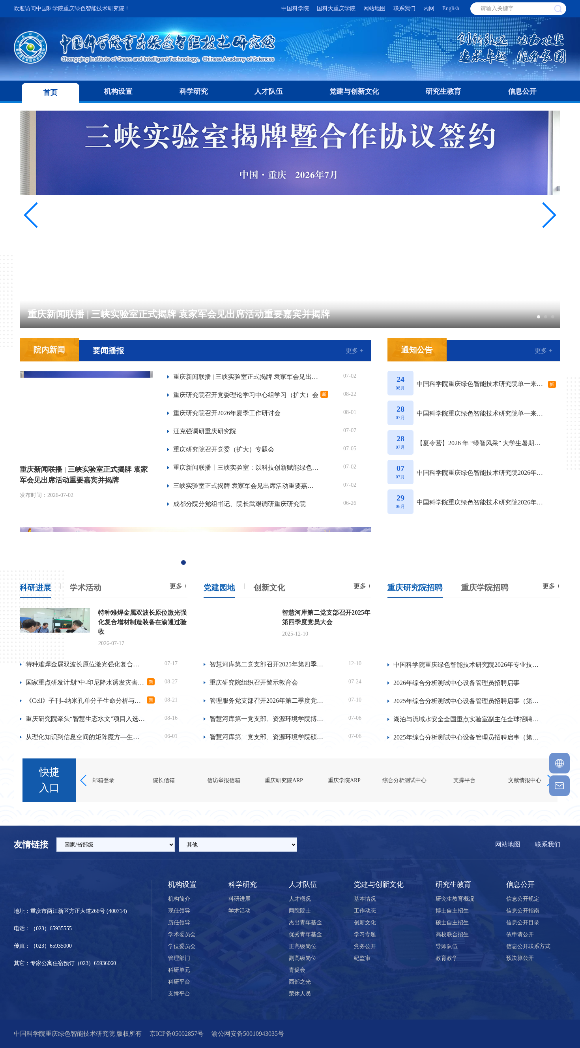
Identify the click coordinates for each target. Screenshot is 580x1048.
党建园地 (219, 587)
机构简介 (179, 899)
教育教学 (447, 958)
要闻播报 (108, 350)
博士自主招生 (452, 911)
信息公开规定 (522, 899)
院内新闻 (49, 349)
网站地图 (374, 8)
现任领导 (179, 911)
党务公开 (365, 946)
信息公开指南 (522, 911)
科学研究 (194, 91)
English (450, 8)
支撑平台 (179, 994)
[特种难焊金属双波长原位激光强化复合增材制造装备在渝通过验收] (55, 629)
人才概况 (300, 899)
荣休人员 (300, 994)
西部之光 (300, 982)
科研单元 (179, 970)
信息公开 (522, 91)
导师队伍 (447, 946)
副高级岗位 (302, 958)
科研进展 (35, 587)
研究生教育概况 (455, 899)
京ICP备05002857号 (177, 1033)
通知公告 (417, 349)
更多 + (354, 350)
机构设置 (118, 91)
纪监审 (362, 958)
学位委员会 (182, 946)
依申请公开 (520, 934)
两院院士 (300, 911)
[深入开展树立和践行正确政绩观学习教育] (195, 548)
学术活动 (85, 587)
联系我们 (404, 8)
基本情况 (365, 899)
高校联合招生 (452, 934)
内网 (428, 8)
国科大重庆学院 (336, 8)
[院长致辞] (474, 548)
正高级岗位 (302, 946)
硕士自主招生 (452, 923)
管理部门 (179, 958)
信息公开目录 (522, 923)
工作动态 (365, 911)
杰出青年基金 (305, 923)
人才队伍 (268, 91)
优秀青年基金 (305, 934)
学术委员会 (182, 934)
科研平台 (179, 982)
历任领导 (179, 923)
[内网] (559, 763)
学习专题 (365, 934)
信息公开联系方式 (528, 946)
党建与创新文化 (354, 91)
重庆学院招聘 (485, 587)
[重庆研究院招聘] (474, 630)
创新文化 (269, 587)
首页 (50, 92)
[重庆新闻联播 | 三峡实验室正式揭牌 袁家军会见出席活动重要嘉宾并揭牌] (86, 414)
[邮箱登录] (559, 785)
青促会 (297, 970)
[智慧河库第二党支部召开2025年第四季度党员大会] (239, 629)
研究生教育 (443, 91)
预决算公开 (520, 958)
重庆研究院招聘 (415, 587)
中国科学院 (295, 8)
